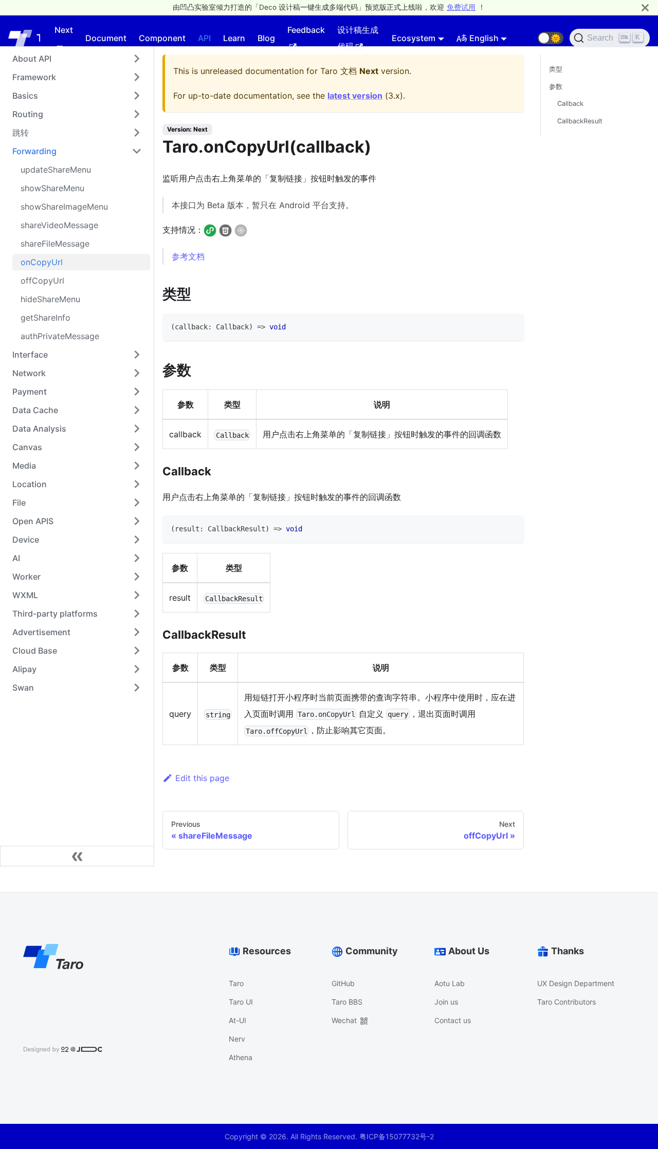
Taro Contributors (566, 1001)
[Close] (645, 7)
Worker (26, 576)
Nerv (237, 1038)
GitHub (343, 983)
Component (162, 38)
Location (29, 484)
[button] (550, 38)
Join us (446, 1001)
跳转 (20, 132)
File (19, 502)
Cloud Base (34, 650)
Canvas (27, 447)
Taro (236, 983)
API (204, 38)
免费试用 (461, 7)
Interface (30, 354)
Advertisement (41, 632)
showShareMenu (52, 188)
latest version (354, 95)
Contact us (452, 1020)
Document (105, 38)
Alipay (24, 669)
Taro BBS (347, 1001)
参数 (555, 86)
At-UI (237, 1020)
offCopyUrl (42, 280)
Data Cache (35, 410)
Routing (27, 114)
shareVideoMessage (59, 225)
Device (25, 539)
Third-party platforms (55, 613)
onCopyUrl (42, 262)
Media (24, 465)
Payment (29, 391)
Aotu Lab (449, 983)
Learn (234, 38)
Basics (25, 95)
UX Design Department (575, 983)
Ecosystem (413, 38)
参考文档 (188, 256)
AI (16, 558)
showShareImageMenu (64, 206)
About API (31, 58)
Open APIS (32, 521)
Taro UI (241, 1001)
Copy (507, 325)
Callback (570, 103)
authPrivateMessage (60, 336)
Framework (34, 77)
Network (29, 373)
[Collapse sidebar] (77, 856)
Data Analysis (39, 428)
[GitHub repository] (525, 38)
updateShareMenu (56, 169)
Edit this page (202, 778)
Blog (266, 38)
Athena (240, 1057)
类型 (555, 69)
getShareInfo (45, 317)
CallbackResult (579, 121)
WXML (25, 595)
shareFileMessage (55, 243)
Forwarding (34, 151)
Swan (23, 687)
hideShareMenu (50, 299)
